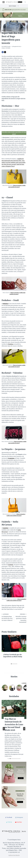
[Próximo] (24, 648)
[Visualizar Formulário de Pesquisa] (25, 2)
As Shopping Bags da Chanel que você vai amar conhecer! (7, 617)
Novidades (9, 30)
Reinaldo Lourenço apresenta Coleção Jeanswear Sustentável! (21, 618)
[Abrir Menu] (4, 2)
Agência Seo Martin (14, 855)
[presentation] (14, 643)
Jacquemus (11, 458)
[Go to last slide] (4, 648)
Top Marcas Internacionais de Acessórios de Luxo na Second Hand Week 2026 (14, 724)
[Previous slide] (4, 728)
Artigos (4, 30)
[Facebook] (3, 52)
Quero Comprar (12, 6)
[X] (5, 52)
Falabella (5, 528)
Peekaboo (5, 303)
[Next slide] (24, 728)
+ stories (23, 683)
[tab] (11, 663)
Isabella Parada (6, 46)
